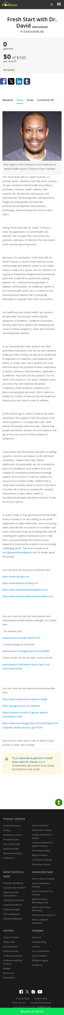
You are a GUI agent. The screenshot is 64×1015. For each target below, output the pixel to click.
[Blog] (34, 993)
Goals (30, 100)
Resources (8, 972)
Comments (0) (45, 100)
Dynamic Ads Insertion (14, 887)
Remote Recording (12, 853)
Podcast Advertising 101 (44, 915)
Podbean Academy (12, 955)
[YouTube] (41, 992)
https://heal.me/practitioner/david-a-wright (24, 699)
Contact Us (37, 965)
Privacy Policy (23, 998)
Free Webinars (10, 946)
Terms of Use (19, 1002)
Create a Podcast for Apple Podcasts (42, 844)
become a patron (30, 758)
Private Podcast (11, 839)
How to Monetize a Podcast (41, 885)
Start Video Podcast (42, 830)
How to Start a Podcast (43, 878)
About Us (36, 937)
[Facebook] (22, 993)
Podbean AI (9, 857)
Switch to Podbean (12, 904)
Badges (7, 968)
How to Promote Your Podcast (42, 893)
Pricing (6, 830)
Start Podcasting (40, 825)
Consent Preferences (40, 1002)
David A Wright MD (34, 31)
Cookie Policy (40, 998)
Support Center (11, 937)
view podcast (40, 26)
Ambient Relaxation (13, 918)
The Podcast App (11, 844)
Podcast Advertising (13, 883)
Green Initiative (39, 955)
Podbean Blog (39, 941)
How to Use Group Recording (41, 909)
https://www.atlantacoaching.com (20, 583)
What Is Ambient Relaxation (40, 921)
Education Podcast (41, 864)
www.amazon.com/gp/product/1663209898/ (26, 651)
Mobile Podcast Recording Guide (40, 901)
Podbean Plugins (11, 909)
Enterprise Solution (12, 834)
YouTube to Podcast (42, 859)
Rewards (7, 100)
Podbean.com (44, 1006)
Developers (9, 977)
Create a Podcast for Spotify (42, 836)
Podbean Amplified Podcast (12, 962)
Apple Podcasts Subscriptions (11, 894)
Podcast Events (11, 951)
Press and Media (40, 951)
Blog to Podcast (39, 855)
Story (19, 100)
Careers (36, 946)
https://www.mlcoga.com (15, 576)
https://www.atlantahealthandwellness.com (25, 589)
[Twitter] (28, 992)
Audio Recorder (11, 848)
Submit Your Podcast (13, 900)
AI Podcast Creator (41, 850)
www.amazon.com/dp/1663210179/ (21, 637)
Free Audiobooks (11, 914)
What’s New (9, 941)
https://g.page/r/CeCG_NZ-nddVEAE (21, 705)
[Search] (52, 4)
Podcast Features (12, 825)
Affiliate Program (40, 960)
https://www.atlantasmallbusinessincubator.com (27, 596)
